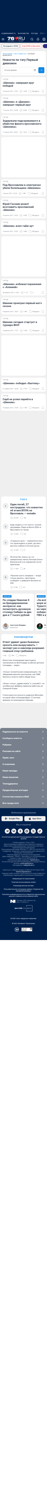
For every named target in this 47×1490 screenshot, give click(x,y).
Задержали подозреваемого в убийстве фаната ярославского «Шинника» (22, 123)
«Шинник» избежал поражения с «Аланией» (22, 286)
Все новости (20, 54)
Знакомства (23, 33)
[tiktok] (39, 831)
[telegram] (7, 831)
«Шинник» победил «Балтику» (21, 383)
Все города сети (11, 803)
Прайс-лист (8, 757)
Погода (34, 33)
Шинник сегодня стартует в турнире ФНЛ (20, 324)
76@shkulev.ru (34, 860)
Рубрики (7, 744)
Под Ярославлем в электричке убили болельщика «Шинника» (22, 186)
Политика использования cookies (24, 882)
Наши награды (10, 770)
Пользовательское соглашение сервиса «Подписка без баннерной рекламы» (23, 890)
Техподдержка (10, 783)
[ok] (20, 831)
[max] (26, 831)
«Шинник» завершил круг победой (18, 84)
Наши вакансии (10, 777)
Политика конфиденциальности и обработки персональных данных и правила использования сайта (23, 895)
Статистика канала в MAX (16, 796)
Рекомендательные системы (23, 886)
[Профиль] (44, 39)
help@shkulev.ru (28, 865)
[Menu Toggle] (3, 39)
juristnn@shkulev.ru (26, 863)
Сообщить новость (12, 738)
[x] (33, 831)
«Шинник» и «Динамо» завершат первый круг (17, 103)
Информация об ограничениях (24, 879)
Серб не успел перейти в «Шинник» (18, 401)
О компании (9, 764)
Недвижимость (9, 33)
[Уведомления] (38, 39)
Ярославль (8, 54)
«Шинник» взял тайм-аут (18, 225)
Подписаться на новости (15, 731)
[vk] (13, 831)
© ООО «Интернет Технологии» (23, 923)
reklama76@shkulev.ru (23, 872)
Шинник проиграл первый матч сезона (22, 305)
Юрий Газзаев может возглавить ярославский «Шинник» (18, 206)
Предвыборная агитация (15, 790)
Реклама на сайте (11, 751)
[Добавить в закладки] (42, 91)
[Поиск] (32, 39)
